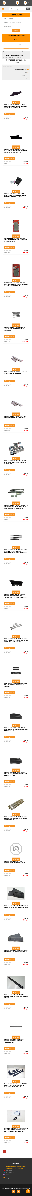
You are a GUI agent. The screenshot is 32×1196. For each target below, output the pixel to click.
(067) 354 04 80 (10, 1172)
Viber (7, 1174)
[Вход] (17, 3)
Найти (16, 30)
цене (25, 72)
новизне (25, 67)
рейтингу (24, 77)
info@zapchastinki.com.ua (13, 1178)
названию (24, 75)
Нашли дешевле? (10, 114)
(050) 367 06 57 (10, 1170)
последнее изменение (21, 69)
